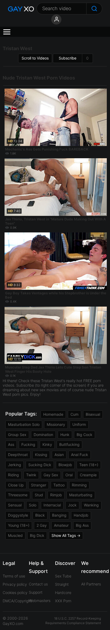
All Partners (91, 584)
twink (31, 475)
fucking (28, 444)
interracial (52, 505)
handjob (81, 515)
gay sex (51, 475)
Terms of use (14, 576)
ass (11, 444)
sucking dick (39, 464)
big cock (84, 434)
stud (39, 495)
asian (59, 454)
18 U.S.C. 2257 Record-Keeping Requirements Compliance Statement (73, 620)
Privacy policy (15, 584)
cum (74, 414)
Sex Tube (63, 576)
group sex (17, 434)
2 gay (42, 525)
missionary (56, 424)
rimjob (56, 495)
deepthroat (18, 454)
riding (13, 475)
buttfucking (69, 444)
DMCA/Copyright (17, 601)
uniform (79, 424)
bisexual (93, 414)
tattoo (59, 485)
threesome (18, 495)
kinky (47, 444)
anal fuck (79, 454)
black (40, 515)
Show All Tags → (66, 535)
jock (72, 505)
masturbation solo (24, 424)
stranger (38, 485)
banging (59, 515)
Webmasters (39, 600)
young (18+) (18, 525)
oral (69, 475)
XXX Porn (63, 601)
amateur (61, 525)
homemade (53, 414)
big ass (82, 525)
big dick (37, 535)
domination (43, 434)
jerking (14, 464)
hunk (64, 434)
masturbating (80, 495)
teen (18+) (88, 464)
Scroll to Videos (35, 58)
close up (16, 485)
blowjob (65, 464)
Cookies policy (15, 592)
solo (32, 505)
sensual (15, 505)
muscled (15, 535)
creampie (88, 475)
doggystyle (18, 515)
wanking (91, 505)
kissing (41, 454)
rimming (79, 485)
